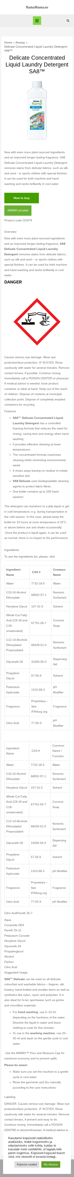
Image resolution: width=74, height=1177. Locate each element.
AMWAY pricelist (17, 210)
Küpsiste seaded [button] (27, 1164)
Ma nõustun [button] (51, 1164)
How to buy (22, 198)
